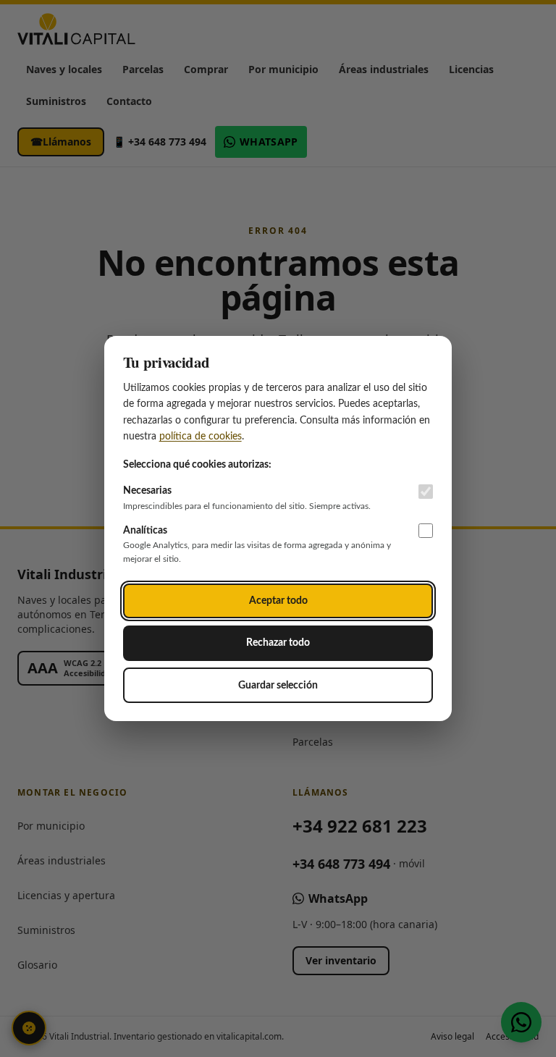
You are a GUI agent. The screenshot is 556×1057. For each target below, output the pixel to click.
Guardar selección (278, 685)
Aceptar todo (278, 600)
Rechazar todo (278, 642)
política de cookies (200, 436)
